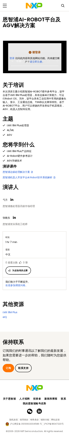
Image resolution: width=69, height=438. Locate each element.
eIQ (5, 317)
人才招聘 (24, 398)
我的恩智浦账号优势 (34, 403)
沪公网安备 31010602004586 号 (26, 423)
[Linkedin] (11, 199)
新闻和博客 (50, 398)
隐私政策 (13, 419)
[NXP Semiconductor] (34, 5)
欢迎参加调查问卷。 (16, 285)
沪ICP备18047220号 (54, 423)
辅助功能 (45, 419)
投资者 (37, 398)
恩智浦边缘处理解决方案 (17, 172)
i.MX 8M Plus (10, 312)
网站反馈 (55, 419)
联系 (63, 398)
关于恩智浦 (9, 398)
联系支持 (23, 368)
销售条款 (34, 419)
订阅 (8, 368)
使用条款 (24, 419)
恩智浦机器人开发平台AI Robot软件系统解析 (28, 177)
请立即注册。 (37, 61)
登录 (12, 58)
